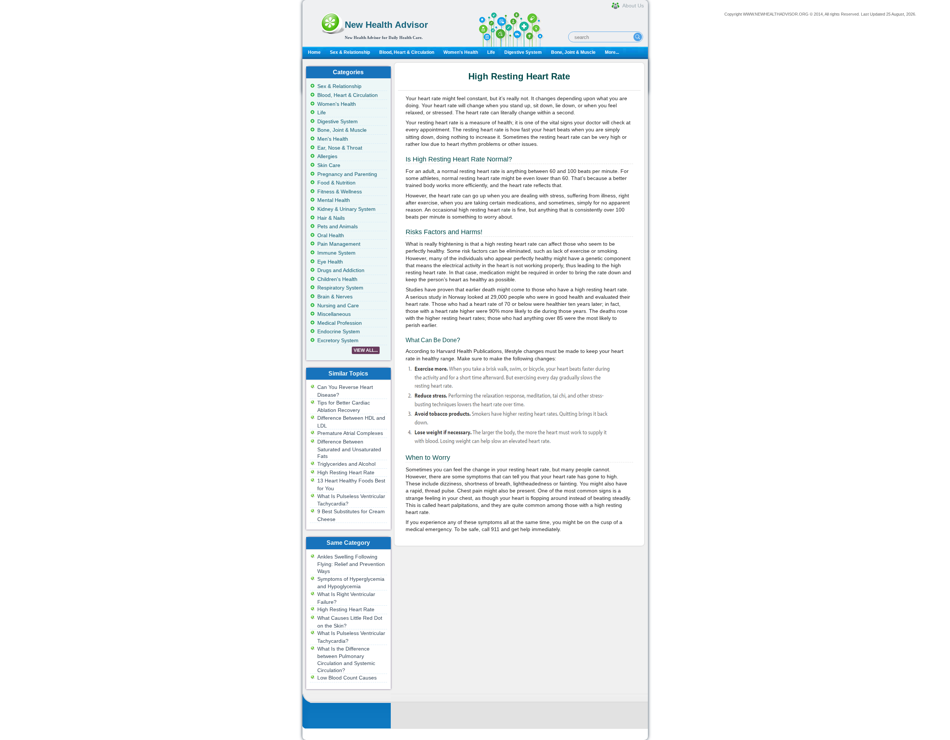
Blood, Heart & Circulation (406, 52)
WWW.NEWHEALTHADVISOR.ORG (776, 14)
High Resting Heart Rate (345, 472)
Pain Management (338, 244)
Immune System (336, 253)
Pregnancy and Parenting (347, 174)
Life (491, 52)
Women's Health (460, 52)
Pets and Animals (337, 226)
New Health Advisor (386, 25)
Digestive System (523, 52)
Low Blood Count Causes (347, 678)
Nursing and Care (338, 305)
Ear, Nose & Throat (339, 148)
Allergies (327, 156)
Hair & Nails (331, 218)
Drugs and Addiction (340, 270)
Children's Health (337, 279)
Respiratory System (340, 288)
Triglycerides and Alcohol (346, 464)
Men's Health (332, 139)
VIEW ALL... (366, 350)
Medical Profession (339, 323)
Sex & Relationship (350, 52)
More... (612, 52)
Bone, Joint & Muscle (573, 52)
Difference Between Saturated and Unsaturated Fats (349, 449)
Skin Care (328, 165)
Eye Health (330, 262)
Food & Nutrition (336, 183)
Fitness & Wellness (339, 191)
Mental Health (333, 200)
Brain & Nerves (335, 296)
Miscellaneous (334, 314)
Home (314, 52)
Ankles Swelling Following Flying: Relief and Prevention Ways (351, 564)
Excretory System (337, 340)
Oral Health (330, 235)
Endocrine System (338, 331)
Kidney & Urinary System (346, 209)
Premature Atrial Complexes (350, 433)
